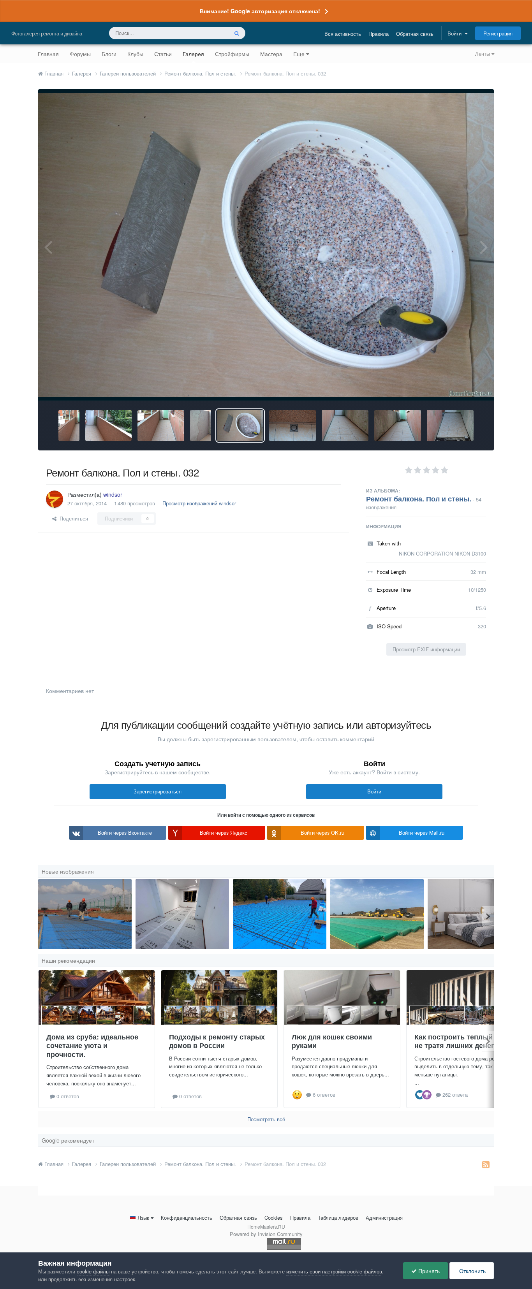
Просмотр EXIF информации (426, 649)
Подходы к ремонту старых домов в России (217, 1041)
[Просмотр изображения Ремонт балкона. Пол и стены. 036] (68, 425)
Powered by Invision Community (266, 1234)
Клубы (135, 54)
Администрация (384, 1217)
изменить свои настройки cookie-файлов (334, 1271)
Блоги (109, 54)
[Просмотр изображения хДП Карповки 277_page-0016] (474, 914)
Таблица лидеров (338, 1217)
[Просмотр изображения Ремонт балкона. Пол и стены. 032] (240, 425)
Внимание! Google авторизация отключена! (260, 11)
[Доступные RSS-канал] (486, 1164)
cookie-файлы (93, 1271)
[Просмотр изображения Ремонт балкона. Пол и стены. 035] (108, 425)
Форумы (80, 54)
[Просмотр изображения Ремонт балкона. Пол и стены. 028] (450, 425)
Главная (48, 54)
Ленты (483, 53)
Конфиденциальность (186, 1217)
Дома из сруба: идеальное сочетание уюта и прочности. (92, 1045)
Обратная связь (414, 33)
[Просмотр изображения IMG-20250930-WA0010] (279, 914)
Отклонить (472, 1271)
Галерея (193, 54)
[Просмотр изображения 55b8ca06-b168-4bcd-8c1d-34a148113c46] (182, 914)
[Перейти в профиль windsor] (54, 499)
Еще (299, 54)
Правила (378, 33)
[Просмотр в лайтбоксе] (266, 245)
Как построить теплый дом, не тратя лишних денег (462, 1041)
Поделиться (72, 518)
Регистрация (498, 33)
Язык (143, 1217)
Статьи (163, 54)
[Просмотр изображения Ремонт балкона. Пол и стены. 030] (345, 425)
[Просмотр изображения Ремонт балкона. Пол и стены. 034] (160, 425)
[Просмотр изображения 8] (85, 914)
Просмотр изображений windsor (199, 503)
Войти (456, 33)
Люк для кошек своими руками (332, 1041)
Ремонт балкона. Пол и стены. (418, 499)
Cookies (273, 1217)
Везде (211, 33)
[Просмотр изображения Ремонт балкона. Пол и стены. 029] (397, 425)
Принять (428, 1271)
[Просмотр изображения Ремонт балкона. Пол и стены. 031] (292, 425)
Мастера (271, 54)
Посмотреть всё (266, 1119)
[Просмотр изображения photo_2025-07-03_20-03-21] (377, 914)
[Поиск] (236, 33)
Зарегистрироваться (157, 791)
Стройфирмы (232, 54)
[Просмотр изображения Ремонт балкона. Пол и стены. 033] (200, 425)
